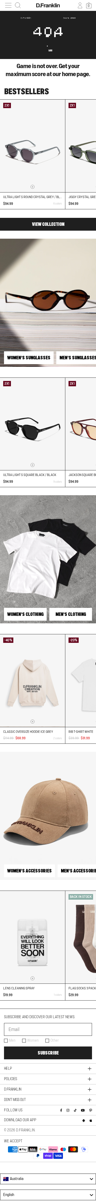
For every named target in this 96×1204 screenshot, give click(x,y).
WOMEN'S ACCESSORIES (29, 870)
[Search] (18, 5)
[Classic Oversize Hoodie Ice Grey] (32, 680)
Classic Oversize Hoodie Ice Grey (28, 731)
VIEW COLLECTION (48, 224)
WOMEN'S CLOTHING (25, 614)
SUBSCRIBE (48, 1052)
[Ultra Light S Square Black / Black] (32, 424)
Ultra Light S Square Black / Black (29, 475)
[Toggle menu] (8, 5)
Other (54, 1040)
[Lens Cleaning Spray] (32, 937)
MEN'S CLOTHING (70, 614)
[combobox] (48, 1179)
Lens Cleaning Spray (19, 988)
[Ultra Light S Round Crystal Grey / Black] (32, 146)
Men (12, 1040)
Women (33, 1040)
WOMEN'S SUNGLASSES (28, 357)
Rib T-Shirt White (81, 731)
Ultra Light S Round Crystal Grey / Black (34, 197)
